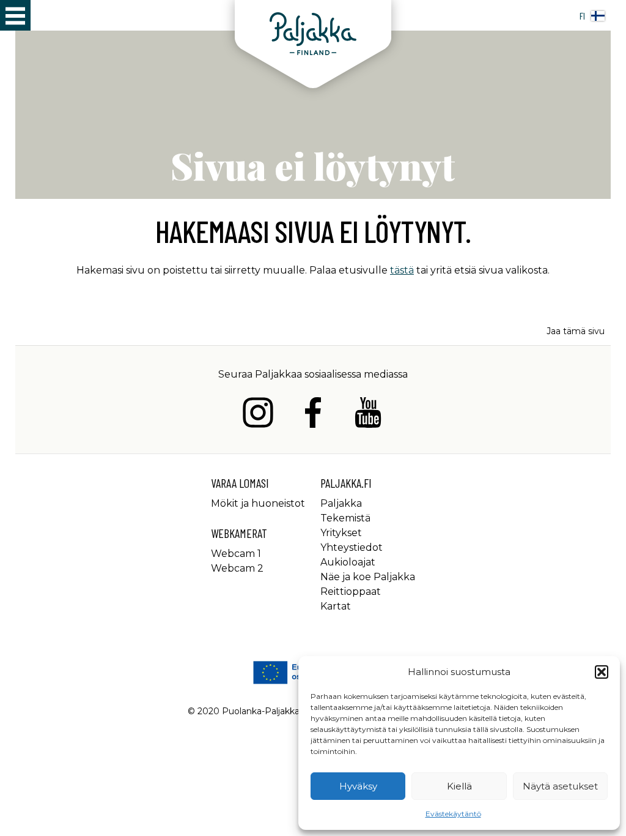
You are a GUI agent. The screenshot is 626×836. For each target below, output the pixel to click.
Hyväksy (358, 786)
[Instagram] (258, 414)
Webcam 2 (237, 568)
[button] (601, 672)
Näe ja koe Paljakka (367, 577)
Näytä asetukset (560, 786)
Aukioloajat (347, 562)
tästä (402, 270)
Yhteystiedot (351, 547)
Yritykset (341, 533)
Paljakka (341, 503)
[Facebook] (313, 414)
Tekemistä (345, 518)
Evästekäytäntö (453, 813)
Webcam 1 (236, 553)
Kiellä (459, 786)
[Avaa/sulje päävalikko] (15, 15)
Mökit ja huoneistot (258, 503)
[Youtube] (368, 414)
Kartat (335, 606)
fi (582, 15)
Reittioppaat (350, 591)
